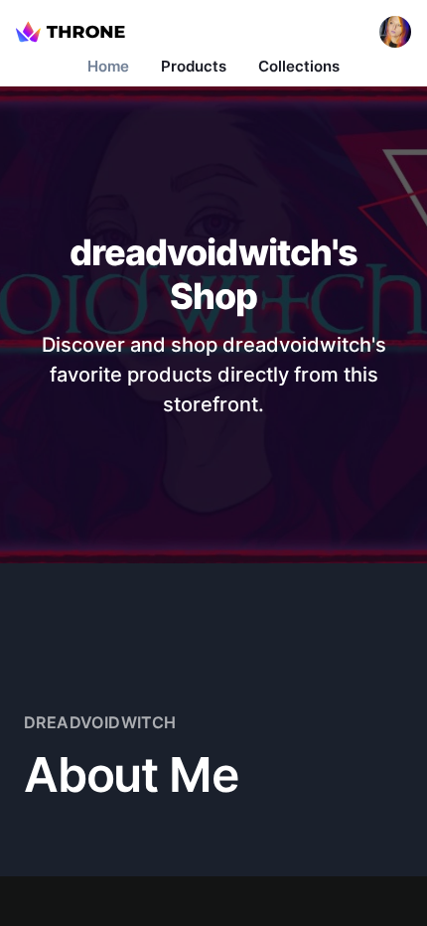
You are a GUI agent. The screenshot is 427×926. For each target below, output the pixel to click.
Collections (299, 66)
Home (108, 66)
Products (193, 66)
